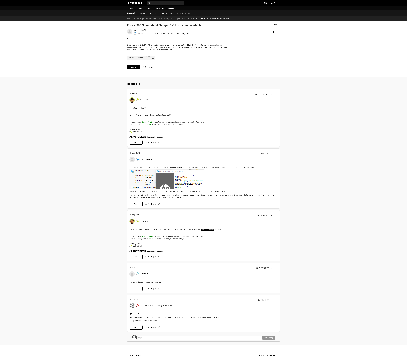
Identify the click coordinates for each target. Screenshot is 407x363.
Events (157, 13)
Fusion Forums (163, 19)
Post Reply (269, 337)
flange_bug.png (136, 57)
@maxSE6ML (134, 313)
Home (129, 19)
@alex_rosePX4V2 (139, 108)
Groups (164, 13)
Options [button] (275, 25)
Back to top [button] (136, 355)
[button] (279, 32)
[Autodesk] (134, 3)
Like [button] (143, 67)
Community (131, 13)
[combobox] (165, 3)
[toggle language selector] (265, 3)
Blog (150, 13)
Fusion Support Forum (177, 19)
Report (151, 67)
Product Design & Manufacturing (144, 19)
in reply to (164, 305)
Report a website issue (268, 355)
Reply (133, 67)
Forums (142, 13)
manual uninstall (207, 229)
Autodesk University (184, 13)
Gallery (171, 13)
